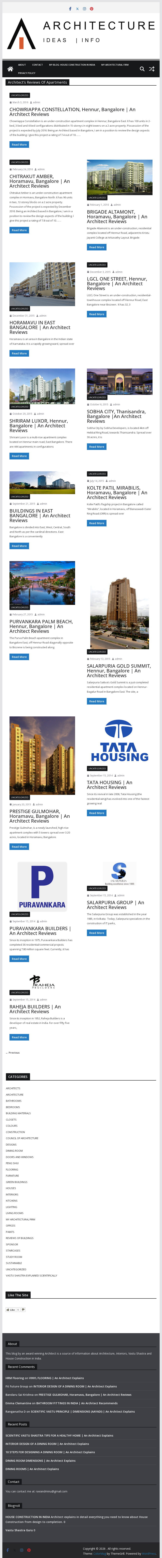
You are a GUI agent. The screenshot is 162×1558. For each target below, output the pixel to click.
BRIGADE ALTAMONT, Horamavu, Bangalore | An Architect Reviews (117, 216)
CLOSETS (11, 1119)
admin (36, 102)
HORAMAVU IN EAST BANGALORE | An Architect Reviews (39, 327)
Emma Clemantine (18, 1403)
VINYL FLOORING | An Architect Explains (56, 1378)
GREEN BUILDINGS (16, 1182)
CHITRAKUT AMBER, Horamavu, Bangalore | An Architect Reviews (39, 181)
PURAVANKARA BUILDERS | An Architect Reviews (40, 930)
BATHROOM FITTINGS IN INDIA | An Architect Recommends (77, 1403)
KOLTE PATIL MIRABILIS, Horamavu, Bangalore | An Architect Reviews (117, 492)
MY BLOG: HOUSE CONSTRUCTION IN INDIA (72, 64)
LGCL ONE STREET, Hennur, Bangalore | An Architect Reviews (117, 283)
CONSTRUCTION (15, 1132)
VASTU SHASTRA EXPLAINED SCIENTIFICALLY (31, 1275)
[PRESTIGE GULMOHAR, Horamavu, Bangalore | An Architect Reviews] (42, 755)
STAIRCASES (13, 1250)
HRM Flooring (15, 1378)
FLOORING (12, 1169)
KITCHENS (12, 1200)
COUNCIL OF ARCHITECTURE (22, 1138)
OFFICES (10, 1225)
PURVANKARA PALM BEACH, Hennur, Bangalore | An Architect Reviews (41, 626)
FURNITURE (12, 1175)
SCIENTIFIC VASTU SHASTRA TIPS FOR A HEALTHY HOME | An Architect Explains (59, 1435)
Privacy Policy (26, 73)
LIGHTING (11, 1207)
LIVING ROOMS (15, 1213)
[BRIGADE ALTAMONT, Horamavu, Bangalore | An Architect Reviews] (120, 177)
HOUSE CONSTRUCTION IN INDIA (28, 1517)
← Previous (13, 1052)
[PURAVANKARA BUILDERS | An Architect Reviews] (42, 887)
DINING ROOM (14, 1150)
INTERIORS (12, 1194)
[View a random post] (151, 69)
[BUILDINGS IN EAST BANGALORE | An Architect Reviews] (42, 482)
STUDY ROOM (14, 1257)
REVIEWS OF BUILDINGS (20, 1238)
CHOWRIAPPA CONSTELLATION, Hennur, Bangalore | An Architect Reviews (72, 111)
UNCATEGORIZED (19, 95)
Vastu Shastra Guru (19, 1530)
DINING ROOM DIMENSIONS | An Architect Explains (40, 1461)
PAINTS (10, 1232)
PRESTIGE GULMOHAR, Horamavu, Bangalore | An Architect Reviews (39, 816)
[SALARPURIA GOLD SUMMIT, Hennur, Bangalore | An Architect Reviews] (120, 605)
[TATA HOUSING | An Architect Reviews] (120, 741)
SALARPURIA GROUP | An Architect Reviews (115, 904)
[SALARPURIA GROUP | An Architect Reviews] (120, 874)
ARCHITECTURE (15, 1094)
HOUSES (11, 1188)
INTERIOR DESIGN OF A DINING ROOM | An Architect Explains (75, 1386)
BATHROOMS (14, 1101)
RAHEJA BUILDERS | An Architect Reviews (35, 1009)
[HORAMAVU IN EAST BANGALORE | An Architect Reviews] (42, 284)
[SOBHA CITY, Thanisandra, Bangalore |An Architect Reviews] (120, 381)
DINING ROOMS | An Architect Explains (32, 1469)
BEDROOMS (13, 1107)
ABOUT (22, 64)
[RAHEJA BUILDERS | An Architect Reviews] (42, 982)
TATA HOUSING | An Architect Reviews (109, 784)
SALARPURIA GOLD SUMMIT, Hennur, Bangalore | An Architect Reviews (119, 671)
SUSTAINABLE (14, 1263)
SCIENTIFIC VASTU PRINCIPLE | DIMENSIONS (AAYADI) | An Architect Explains (83, 1411)
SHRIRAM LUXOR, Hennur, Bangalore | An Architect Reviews (38, 425)
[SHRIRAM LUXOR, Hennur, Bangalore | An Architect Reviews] (42, 386)
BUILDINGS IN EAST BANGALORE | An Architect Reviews (39, 515)
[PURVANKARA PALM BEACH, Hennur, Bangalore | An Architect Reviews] (42, 583)
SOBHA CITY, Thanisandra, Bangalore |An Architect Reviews (116, 416)
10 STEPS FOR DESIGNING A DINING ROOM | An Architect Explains (50, 1452)
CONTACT (37, 64)
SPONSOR (12, 1244)
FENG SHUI (12, 1163)
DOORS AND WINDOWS (20, 1157)
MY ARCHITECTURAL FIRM (115, 64)
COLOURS (12, 1125)
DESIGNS (11, 1144)
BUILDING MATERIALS (18, 1113)
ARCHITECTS (13, 1088)
